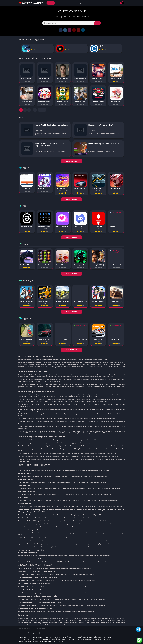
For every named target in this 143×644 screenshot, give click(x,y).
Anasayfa (51, 3)
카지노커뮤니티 (107, 637)
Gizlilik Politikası (37, 637)
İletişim (29, 637)
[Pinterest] (78, 30)
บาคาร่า (78, 639)
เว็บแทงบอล (22, 639)
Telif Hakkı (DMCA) (48, 637)
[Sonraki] (123, 48)
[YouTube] (74, 30)
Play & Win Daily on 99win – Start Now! (103, 143)
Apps (80, 3)
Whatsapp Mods (71, 3)
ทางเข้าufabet (71, 639)
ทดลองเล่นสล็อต (87, 639)
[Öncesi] (19, 48)
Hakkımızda (22, 637)
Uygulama (103, 3)
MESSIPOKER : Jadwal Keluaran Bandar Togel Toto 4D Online (50, 144)
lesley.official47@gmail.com (31, 633)
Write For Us (114, 3)
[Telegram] (83, 30)
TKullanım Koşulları (60, 637)
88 (35, 110)
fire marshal (46, 639)
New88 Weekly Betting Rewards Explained (51, 125)
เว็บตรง (69, 637)
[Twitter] (65, 30)
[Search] (97, 23)
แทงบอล (39, 639)
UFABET (74, 637)
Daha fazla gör (71, 161)
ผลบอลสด (28, 641)
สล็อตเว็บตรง (81, 637)
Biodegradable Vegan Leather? (100, 125)
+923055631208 (50, 633)
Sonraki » (42, 110)
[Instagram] (70, 30)
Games (88, 3)
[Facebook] (61, 30)
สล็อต (28, 639)
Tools (95, 3)
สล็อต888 (57, 639)
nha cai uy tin (106, 639)
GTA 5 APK (60, 3)
